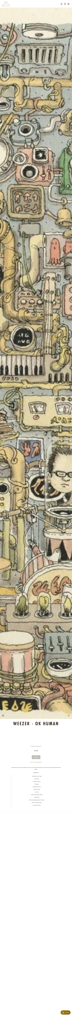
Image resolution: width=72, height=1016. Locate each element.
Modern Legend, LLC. (36, 746)
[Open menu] (68, 4)
